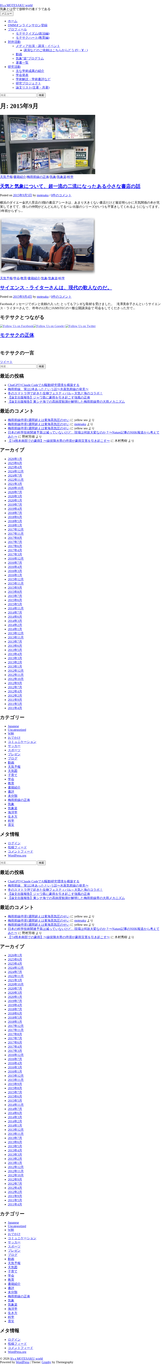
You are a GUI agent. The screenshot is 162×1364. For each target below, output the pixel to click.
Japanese (13, 726)
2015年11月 (16, 583)
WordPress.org (17, 855)
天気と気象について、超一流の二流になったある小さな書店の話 (70, 186)
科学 (70, 177)
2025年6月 (15, 463)
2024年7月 (15, 475)
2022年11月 (16, 479)
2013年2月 (15, 662)
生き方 (12, 816)
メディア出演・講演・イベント (38, 46)
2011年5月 (15, 704)
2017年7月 (15, 542)
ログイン (14, 843)
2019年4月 (15, 508)
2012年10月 (16, 679)
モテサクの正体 (17, 335)
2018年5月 (15, 521)
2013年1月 (15, 666)
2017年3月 (15, 554)
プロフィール (17, 29)
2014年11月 (16, 608)
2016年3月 (15, 571)
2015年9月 (15, 587)
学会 (16, 278)
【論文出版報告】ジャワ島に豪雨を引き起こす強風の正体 (49, 397)
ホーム (12, 21)
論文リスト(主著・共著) (32, 87)
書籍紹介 (19, 177)
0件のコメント (61, 195)
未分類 (12, 795)
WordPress (22, 1362)
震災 (11, 825)
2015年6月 (15, 600)
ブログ (12, 758)
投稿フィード (17, 847)
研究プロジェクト (28, 83)
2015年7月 (15, 596)
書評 (11, 791)
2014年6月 (15, 616)
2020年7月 (15, 492)
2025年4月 (15, 467)
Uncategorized (17, 729)
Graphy (46, 1362)
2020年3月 (15, 496)
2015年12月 (16, 579)
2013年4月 (15, 654)
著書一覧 (22, 62)
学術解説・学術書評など (33, 79)
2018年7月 (15, 513)
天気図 (12, 771)
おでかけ (14, 737)
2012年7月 (15, 687)
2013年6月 (15, 645)
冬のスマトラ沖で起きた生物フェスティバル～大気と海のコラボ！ (55, 393)
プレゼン (14, 754)
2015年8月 (15, 591)
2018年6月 (15, 517)
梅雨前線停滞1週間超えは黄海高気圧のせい (39, 420)
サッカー (14, 746)
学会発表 (22, 75)
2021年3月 (15, 484)
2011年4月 (15, 708)
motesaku (80, 424)
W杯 (11, 733)
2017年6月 (15, 546)
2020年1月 (15, 500)
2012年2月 (15, 695)
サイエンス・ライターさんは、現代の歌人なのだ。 (56, 287)
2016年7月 (15, 562)
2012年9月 (15, 683)
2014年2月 (15, 625)
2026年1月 (15, 459)
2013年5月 (15, 650)
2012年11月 (16, 674)
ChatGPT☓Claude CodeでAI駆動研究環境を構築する (43, 385)
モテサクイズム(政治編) (32, 33)
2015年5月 (15, 604)
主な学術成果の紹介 (30, 71)
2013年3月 (15, 658)
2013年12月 (16, 633)
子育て (12, 775)
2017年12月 (16, 529)
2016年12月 (16, 558)
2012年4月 (15, 691)
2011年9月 (15, 699)
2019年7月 (15, 504)
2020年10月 (16, 488)
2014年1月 (15, 629)
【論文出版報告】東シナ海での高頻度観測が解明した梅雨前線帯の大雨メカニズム (66, 401)
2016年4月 (15, 567)
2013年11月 (16, 637)
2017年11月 (16, 533)
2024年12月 (16, 471)
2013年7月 (15, 641)
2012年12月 (16, 670)
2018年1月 (15, 525)
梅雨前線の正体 (38, 177)
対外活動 (14, 41)
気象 (53, 177)
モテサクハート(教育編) (32, 37)
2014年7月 (15, 612)
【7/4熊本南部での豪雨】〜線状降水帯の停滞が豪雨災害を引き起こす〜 (59, 440)
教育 (24, 278)
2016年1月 (15, 575)
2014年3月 (15, 620)
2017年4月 (15, 550)
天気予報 (6, 177)
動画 (19, 54)
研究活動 (14, 66)
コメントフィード (20, 851)
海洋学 (12, 812)
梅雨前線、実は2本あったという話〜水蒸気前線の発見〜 (48, 389)
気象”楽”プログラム (30, 58)
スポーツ (14, 750)
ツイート (6, 362)
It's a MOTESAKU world (16, 5)
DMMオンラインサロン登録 (27, 25)
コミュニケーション (22, 741)
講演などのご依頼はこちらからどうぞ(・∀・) (56, 50)
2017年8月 (15, 537)
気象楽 (61, 177)
